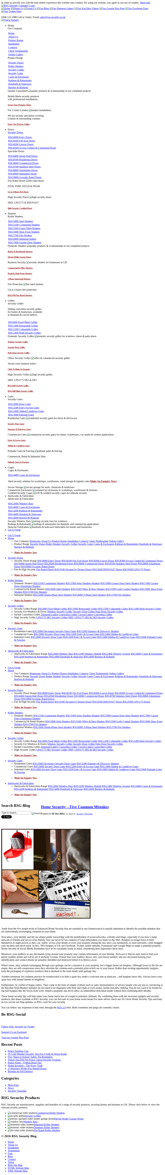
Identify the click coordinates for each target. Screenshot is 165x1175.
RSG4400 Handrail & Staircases (24, 514)
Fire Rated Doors (45, 569)
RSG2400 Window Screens (116, 653)
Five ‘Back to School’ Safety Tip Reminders (30, 1057)
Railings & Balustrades (20, 80)
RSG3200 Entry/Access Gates (23, 407)
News (11, 1088)
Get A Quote (14, 530)
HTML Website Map (18, 1168)
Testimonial (13, 1150)
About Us (13, 36)
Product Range (15, 40)
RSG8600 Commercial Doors (23, 163)
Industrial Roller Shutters (46, 1124)
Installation (13, 43)
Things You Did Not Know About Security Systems (34, 1059)
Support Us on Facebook (14, 1032)
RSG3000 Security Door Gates (49, 634)
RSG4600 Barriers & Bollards (23, 517)
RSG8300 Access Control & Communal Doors (32, 147)
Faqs (10, 1153)
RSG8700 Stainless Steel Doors (24, 166)
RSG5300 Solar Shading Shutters (83, 583)
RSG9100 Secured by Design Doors (73, 569)
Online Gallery (15, 54)
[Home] (18, 5)
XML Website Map (17, 1171)
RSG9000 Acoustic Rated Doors (25, 177)
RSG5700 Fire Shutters (20, 235)
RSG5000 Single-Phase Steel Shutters (52, 595)
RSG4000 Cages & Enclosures (24, 475)
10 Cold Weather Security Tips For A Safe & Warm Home (37, 1054)
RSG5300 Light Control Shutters (122, 589)
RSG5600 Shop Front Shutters (23, 232)
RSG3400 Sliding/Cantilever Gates (26, 411)
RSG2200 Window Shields (87, 653)
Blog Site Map (15, 1165)
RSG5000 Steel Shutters (20, 221)
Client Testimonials (18, 51)
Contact (12, 1159)
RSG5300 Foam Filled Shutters (24, 228)
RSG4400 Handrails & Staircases (66, 656)
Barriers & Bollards (18, 87)
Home (11, 33)
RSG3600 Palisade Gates (21, 414)
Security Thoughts (85, 814)
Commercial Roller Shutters (50, 1113)
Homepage (35, 541)
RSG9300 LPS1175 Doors (136, 569)
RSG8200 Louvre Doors (21, 144)
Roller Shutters (15, 66)
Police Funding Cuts (18, 1051)
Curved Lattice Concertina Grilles (95, 614)
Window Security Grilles (59, 611)
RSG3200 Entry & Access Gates (82, 634)
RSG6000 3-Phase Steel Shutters (89, 595)
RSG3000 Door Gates (19, 404)
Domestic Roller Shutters (46, 1127)
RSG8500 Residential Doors (22, 159)
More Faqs (13, 1085)
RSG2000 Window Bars (20, 503)
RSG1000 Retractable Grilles (23, 325)
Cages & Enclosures (18, 77)
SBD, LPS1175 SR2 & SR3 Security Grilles (90, 617)
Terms (11, 1162)
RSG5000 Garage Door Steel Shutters (119, 583)
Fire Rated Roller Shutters (47, 1130)
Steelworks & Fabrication (21, 651)
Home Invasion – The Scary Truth (25, 1065)
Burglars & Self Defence (20, 1071)
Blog (10, 1156)
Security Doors (16, 62)
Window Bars (31, 1121)
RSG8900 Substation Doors (22, 173)
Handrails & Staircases (19, 84)
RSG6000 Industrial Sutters (22, 239)
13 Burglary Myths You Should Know (27, 1068)
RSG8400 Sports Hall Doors (23, 156)
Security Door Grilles (84, 611)
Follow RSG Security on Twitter (17, 1026)
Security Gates (15, 73)
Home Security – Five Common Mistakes (75, 807)
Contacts (12, 47)
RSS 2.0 (61, 1007)
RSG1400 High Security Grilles (24, 332)
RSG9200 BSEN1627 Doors (107, 569)
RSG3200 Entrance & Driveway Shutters (98, 631)
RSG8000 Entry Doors (20, 137)
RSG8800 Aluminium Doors (23, 170)
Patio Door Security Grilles (109, 611)
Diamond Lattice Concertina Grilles (59, 614)
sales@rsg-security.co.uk (52, 17)
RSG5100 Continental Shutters (24, 224)
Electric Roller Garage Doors (69, 1118)
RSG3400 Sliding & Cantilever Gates (119, 634)
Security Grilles (16, 69)
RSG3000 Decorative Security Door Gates (54, 631)
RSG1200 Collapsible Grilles (23, 329)
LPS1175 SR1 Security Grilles (52, 617)
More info (145, 2)
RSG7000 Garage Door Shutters (24, 242)
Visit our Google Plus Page (15, 1037)
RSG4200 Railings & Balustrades (25, 510)
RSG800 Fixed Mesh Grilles (22, 322)
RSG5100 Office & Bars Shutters (88, 589)
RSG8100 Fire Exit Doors (21, 140)
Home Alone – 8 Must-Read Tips (25, 1062)
